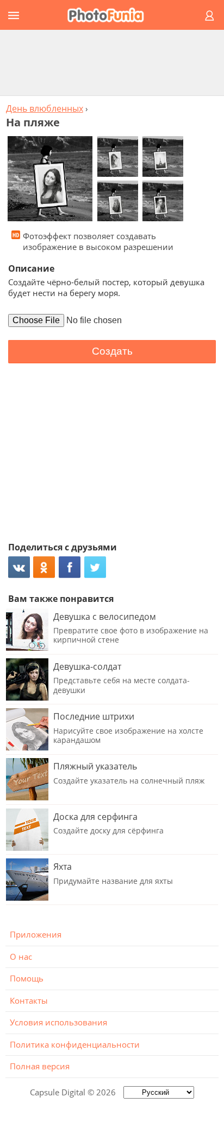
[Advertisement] (112, 62)
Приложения (35, 934)
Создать (112, 351)
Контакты (29, 1000)
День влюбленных (44, 108)
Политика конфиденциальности (75, 1044)
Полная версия (40, 1066)
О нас (21, 956)
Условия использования (58, 1022)
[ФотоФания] (110, 15)
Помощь (26, 978)
